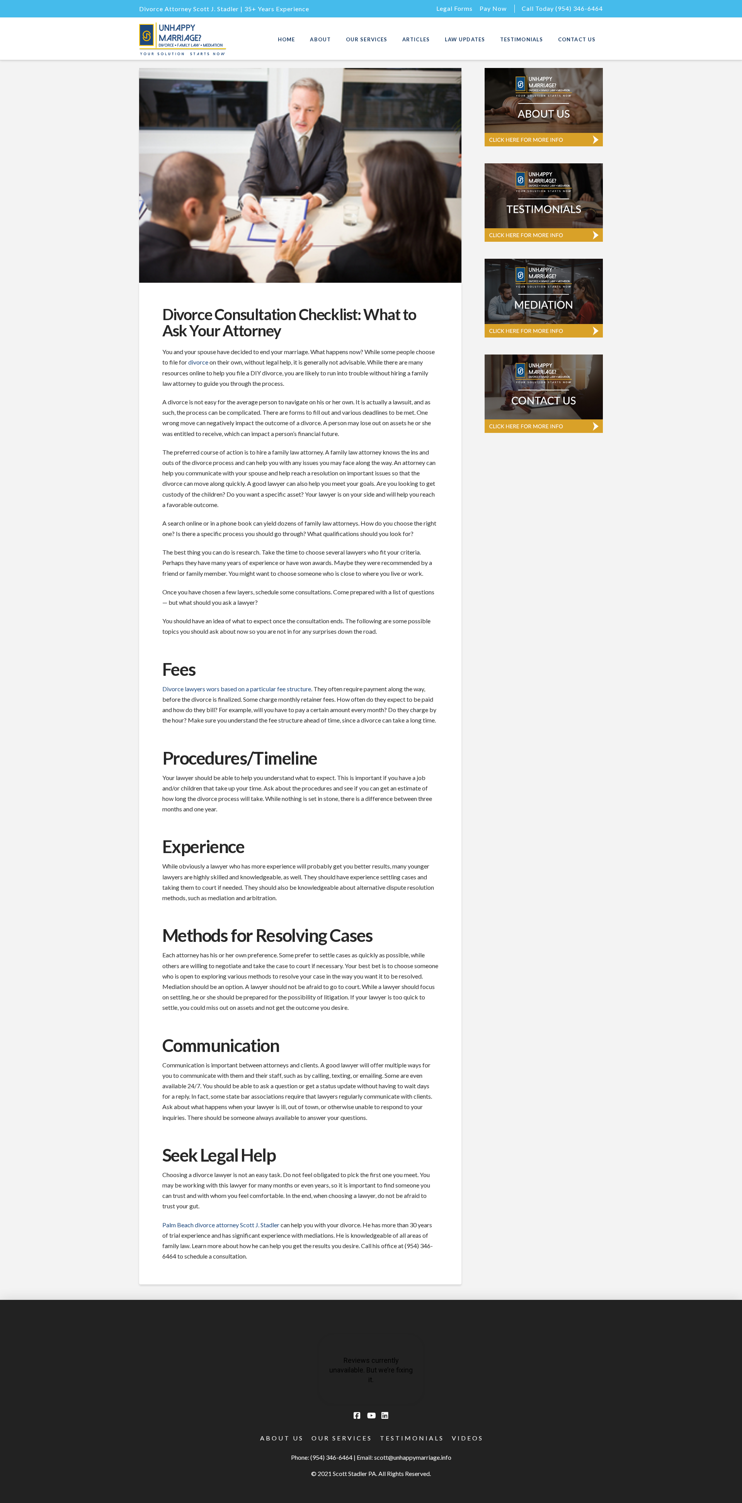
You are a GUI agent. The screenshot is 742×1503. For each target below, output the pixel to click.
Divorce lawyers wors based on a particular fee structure (236, 688)
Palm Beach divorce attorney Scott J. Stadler (220, 1224)
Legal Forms (454, 8)
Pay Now (493, 8)
